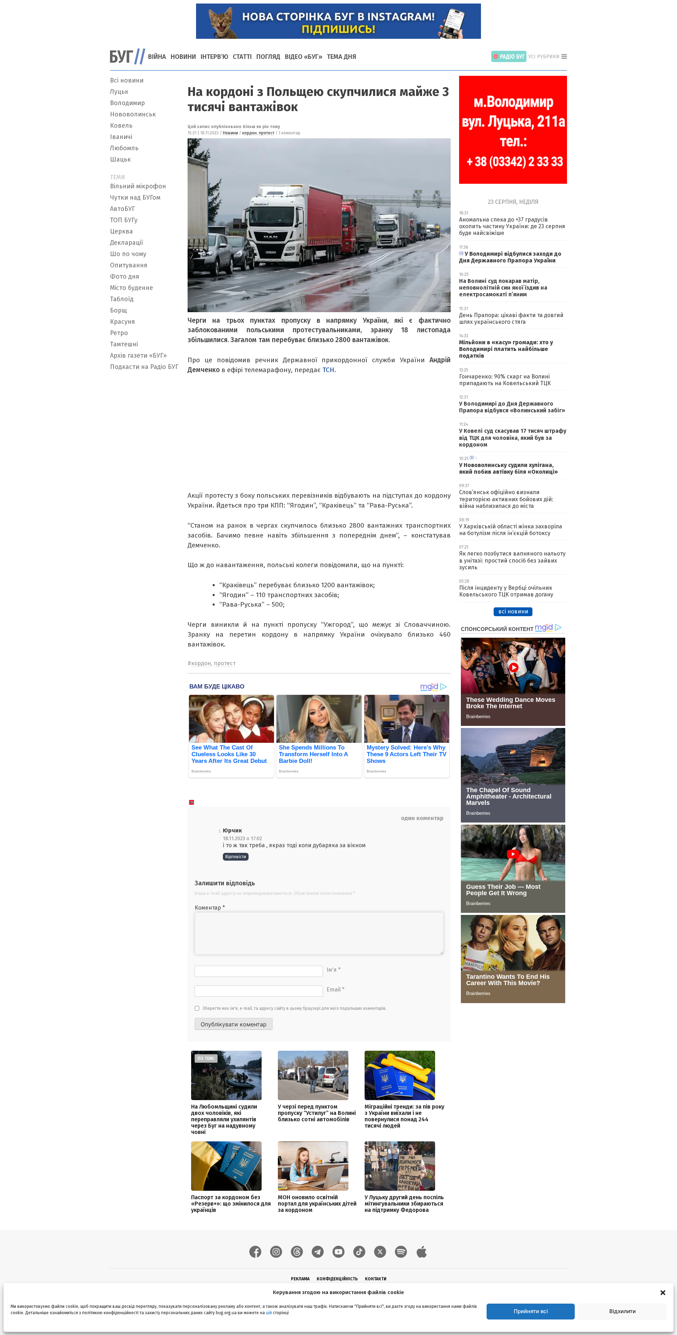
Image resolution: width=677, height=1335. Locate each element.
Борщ (118, 310)
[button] (662, 1292)
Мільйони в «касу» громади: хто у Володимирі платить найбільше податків (506, 349)
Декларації (126, 243)
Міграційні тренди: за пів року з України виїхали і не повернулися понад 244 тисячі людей (404, 1116)
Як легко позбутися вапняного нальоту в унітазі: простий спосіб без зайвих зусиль (512, 560)
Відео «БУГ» (303, 57)
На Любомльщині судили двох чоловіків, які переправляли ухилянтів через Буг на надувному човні (224, 1119)
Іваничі (121, 137)
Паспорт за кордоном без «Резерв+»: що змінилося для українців (231, 1203)
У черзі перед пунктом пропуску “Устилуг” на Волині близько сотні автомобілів (317, 1113)
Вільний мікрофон (138, 186)
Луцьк (119, 92)
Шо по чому (128, 254)
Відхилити (622, 1311)
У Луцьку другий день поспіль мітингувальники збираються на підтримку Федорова (404, 1203)
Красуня (122, 322)
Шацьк (120, 159)
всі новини (513, 611)
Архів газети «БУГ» (138, 355)
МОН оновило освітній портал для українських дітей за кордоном (317, 1203)
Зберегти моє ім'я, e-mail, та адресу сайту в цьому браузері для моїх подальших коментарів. (295, 1008)
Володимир (127, 103)
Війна (157, 57)
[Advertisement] (144, 479)
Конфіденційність (337, 1278)
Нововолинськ (133, 114)
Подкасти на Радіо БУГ (144, 367)
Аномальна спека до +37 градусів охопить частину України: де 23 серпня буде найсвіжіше (512, 226)
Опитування (128, 265)
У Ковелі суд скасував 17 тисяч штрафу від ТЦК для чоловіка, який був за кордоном (512, 437)
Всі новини (127, 80)
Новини (183, 57)
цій (269, 1312)
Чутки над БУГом (135, 197)
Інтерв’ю (214, 57)
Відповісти (235, 856)
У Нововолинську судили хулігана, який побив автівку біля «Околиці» (508, 468)
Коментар (210, 907)
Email (335, 989)
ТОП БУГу (124, 220)
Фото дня (124, 276)
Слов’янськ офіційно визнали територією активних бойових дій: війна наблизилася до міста (506, 499)
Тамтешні (124, 344)
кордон (249, 133)
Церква (121, 231)
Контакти (375, 1278)
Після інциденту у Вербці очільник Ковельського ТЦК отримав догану (506, 591)
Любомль (124, 148)
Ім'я (334, 969)
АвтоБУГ (122, 209)
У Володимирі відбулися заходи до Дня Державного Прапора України (510, 257)
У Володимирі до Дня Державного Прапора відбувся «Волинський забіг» (512, 407)
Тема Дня (341, 57)
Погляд (268, 57)
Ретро (119, 333)
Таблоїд (122, 299)
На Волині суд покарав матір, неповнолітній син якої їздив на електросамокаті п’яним (503, 288)
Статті (242, 57)
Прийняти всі (531, 1311)
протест (266, 133)
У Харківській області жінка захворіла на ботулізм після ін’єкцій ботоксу (510, 529)
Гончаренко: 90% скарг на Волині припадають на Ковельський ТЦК (505, 380)
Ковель (121, 125)
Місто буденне (131, 288)
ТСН (328, 370)
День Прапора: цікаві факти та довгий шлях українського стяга (511, 318)
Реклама (300, 1278)
